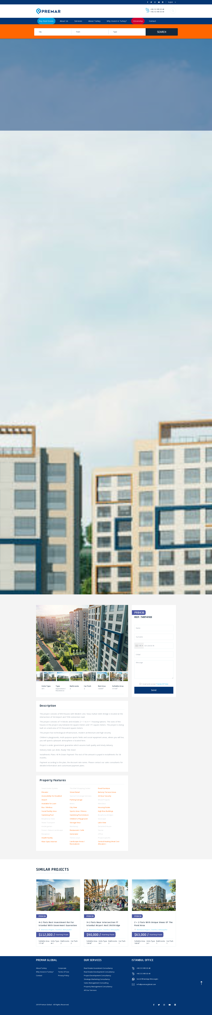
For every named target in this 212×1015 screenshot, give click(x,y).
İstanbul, (59, 930)
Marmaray (74, 826)
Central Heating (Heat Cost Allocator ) (108, 842)
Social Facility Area (49, 811)
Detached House (104, 826)
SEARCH (161, 31)
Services (78, 21)
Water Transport (48, 822)
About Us (64, 21)
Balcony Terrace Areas (107, 792)
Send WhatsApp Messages (147, 979)
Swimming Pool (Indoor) (79, 815)
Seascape (102, 819)
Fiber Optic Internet (49, 841)
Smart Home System (50, 788)
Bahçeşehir (67, 930)
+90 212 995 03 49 (157, 12)
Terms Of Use (63, 972)
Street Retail (75, 792)
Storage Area (75, 822)
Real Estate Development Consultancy (99, 972)
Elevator (45, 792)
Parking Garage (76, 800)
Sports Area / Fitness (78, 811)
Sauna (100, 830)
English (170, 2)
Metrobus (102, 803)
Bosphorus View (48, 819)
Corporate (62, 968)
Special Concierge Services (81, 796)
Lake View (102, 822)
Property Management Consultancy (98, 986)
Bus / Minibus (47, 807)
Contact (152, 21)
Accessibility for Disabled (52, 796)
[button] (173, 11)
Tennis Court (75, 838)
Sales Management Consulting (96, 983)
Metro (72, 803)
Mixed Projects (104, 800)
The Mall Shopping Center (80, 788)
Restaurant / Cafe (77, 830)
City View (73, 807)
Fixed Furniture (104, 788)
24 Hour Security (104, 796)
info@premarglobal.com (146, 984)
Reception (46, 834)
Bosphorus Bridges (105, 815)
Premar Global (46, 1004)
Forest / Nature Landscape (52, 830)
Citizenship (138, 21)
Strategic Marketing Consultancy (97, 979)
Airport (44, 800)
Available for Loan (49, 803)
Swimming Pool (48, 815)
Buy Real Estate (46, 21)
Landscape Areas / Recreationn (77, 842)
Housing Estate (104, 807)
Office (100, 834)
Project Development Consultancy (97, 975)
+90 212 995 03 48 (157, 9)
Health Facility (47, 838)
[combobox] (139, 646)
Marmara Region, (48, 930)
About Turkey (94, 21)
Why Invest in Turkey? (117, 21)
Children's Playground (79, 819)
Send (153, 690)
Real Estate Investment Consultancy (98, 968)
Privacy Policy (63, 975)
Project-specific (104, 838)
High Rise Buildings (105, 811)
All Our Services (90, 990)
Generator (74, 834)
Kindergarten (47, 826)
